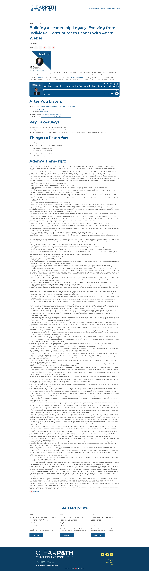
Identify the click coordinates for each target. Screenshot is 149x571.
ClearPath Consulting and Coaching (51, 114)
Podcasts (36, 491)
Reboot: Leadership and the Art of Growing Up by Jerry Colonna (58, 106)
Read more (36, 535)
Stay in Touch (111, 8)
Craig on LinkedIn (43, 111)
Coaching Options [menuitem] (108, 559)
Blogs (31, 514)
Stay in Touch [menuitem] (109, 562)
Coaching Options (94, 8)
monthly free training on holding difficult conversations (56, 117)
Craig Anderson (33, 43)
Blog (118, 8)
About (103, 8)
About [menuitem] (111, 560)
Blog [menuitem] (112, 564)
